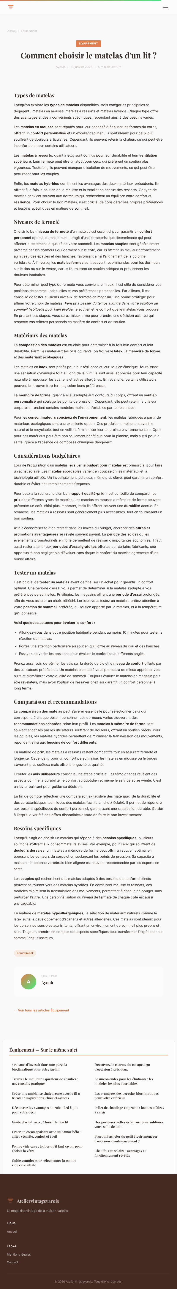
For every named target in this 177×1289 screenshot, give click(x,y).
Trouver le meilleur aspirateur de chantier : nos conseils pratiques (45, 1081)
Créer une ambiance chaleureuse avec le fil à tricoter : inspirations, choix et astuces (46, 1095)
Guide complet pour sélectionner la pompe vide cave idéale (44, 1162)
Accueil (12, 31)
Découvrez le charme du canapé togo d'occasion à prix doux (122, 1066)
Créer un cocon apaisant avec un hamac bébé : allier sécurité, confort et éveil (46, 1134)
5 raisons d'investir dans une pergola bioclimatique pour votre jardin (39, 1066)
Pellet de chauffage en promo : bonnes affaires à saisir (129, 1109)
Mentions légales (19, 1254)
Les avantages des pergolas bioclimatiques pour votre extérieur (127, 1095)
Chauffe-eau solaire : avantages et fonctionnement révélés (120, 1153)
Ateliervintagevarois (38, 1201)
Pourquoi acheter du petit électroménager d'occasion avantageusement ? (126, 1138)
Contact (12, 1262)
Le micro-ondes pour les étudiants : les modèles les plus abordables (124, 1081)
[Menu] (165, 7)
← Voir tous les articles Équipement (41, 1010)
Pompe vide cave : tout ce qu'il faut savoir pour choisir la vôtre (47, 1148)
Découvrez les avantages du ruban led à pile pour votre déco (45, 1109)
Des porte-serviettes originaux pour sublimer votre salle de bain (129, 1124)
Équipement (29, 31)
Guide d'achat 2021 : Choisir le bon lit (40, 1122)
